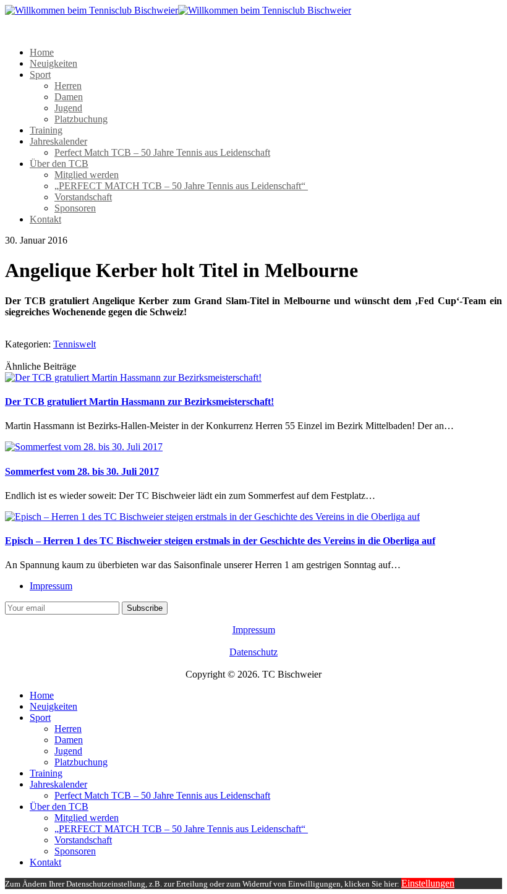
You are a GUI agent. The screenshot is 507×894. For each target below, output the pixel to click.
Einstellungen (427, 883)
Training (46, 130)
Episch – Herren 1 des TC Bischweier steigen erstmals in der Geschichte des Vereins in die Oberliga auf (220, 540)
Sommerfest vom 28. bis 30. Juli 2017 (82, 471)
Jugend (68, 108)
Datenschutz (253, 652)
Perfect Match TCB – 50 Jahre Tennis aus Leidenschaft (162, 152)
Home (42, 52)
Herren (68, 85)
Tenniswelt (74, 344)
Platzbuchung (81, 119)
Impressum (51, 586)
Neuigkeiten (53, 63)
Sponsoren (75, 208)
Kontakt (45, 219)
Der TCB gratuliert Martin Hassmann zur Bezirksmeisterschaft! (139, 401)
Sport (40, 74)
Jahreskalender (58, 141)
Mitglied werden (86, 174)
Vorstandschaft (83, 197)
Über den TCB (59, 163)
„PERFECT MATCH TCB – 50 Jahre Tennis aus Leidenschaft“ (181, 186)
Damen (68, 97)
